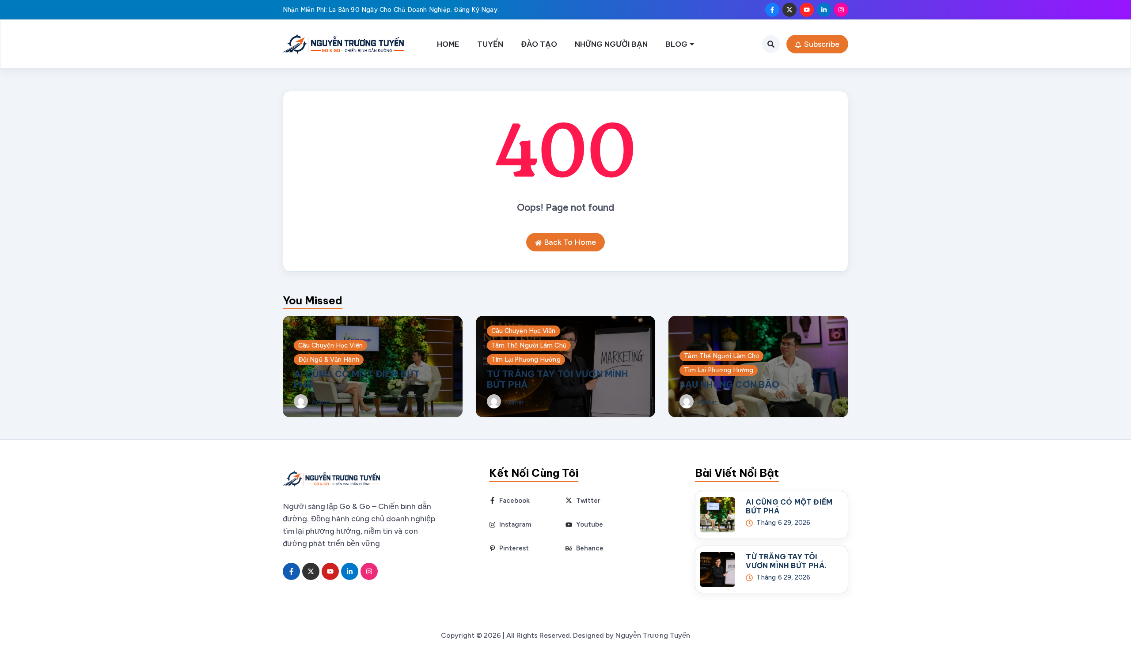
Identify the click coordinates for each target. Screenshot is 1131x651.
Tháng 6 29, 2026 (783, 523)
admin (321, 402)
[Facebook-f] (772, 10)
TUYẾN (490, 44)
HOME (448, 44)
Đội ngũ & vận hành (328, 359)
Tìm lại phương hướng (526, 359)
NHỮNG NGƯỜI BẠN (611, 44)
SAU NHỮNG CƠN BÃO (729, 384)
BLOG (676, 44)
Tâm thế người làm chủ (528, 345)
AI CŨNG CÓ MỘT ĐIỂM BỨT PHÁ (357, 379)
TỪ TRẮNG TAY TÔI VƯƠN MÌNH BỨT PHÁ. (557, 379)
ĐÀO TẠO (539, 44)
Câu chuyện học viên (330, 345)
